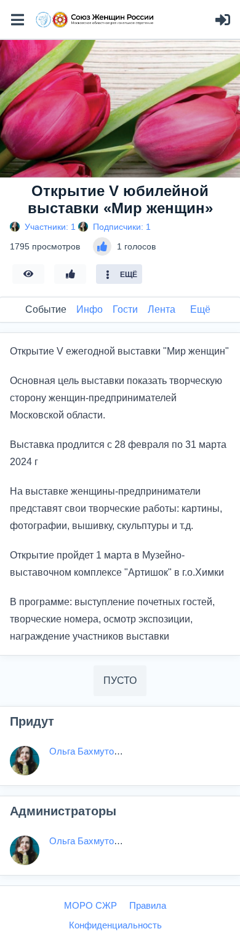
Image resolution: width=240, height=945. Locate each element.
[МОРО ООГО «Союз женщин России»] (95, 19)
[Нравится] (70, 274)
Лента (161, 309)
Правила (147, 905)
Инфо (89, 309)
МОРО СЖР (90, 905)
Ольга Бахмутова (86, 751)
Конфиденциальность (115, 925)
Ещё (200, 309)
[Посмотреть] (28, 274)
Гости (125, 309)
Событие (45, 309)
